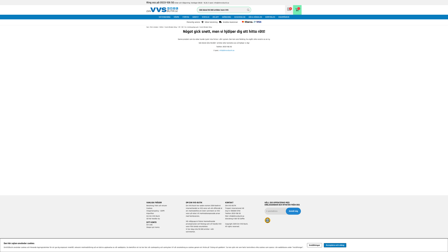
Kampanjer (270, 17)
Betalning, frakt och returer (156, 205)
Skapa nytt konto (152, 227)
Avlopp (216, 17)
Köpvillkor (150, 213)
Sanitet (195, 17)
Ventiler (205, 17)
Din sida (149, 225)
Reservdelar (239, 17)
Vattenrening (164, 17)
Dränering (226, 17)
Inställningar (314, 245)
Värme (176, 17)
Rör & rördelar (255, 17)
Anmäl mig (293, 211)
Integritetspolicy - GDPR (155, 211)
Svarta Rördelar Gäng (171, 27)
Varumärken (283, 17)
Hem (147, 27)
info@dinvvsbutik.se (221, 3)
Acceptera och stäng (335, 245)
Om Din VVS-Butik (153, 216)
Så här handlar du (153, 219)
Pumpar (185, 17)
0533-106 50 (236, 213)
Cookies (149, 208)
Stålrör (161, 27)
